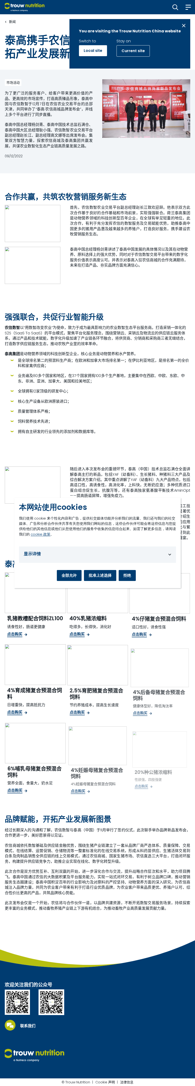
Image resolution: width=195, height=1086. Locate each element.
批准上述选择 (100, 575)
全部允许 (69, 575)
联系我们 (27, 1026)
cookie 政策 (40, 534)
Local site (93, 50)
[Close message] (183, 25)
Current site (133, 51)
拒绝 (127, 575)
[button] (175, 7)
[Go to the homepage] (34, 1055)
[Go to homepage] (24, 7)
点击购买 (14, 634)
